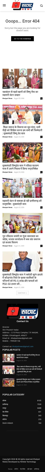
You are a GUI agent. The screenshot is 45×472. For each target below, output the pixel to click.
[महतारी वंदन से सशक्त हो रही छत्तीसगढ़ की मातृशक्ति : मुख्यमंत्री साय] (22, 188)
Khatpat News (7, 98)
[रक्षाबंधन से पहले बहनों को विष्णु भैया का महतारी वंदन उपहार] (22, 79)
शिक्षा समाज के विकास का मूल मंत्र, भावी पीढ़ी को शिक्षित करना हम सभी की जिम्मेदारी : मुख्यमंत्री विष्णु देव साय (22, 130)
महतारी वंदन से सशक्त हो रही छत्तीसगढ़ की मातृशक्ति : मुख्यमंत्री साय (22, 202)
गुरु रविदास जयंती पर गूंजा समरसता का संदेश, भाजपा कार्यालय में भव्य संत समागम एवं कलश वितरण (21, 239)
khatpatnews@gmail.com (22, 346)
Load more (21, 293)
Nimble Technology (28, 462)
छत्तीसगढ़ (5, 87)
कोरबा (4, 232)
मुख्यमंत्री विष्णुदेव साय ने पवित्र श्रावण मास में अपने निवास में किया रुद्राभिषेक (20, 167)
